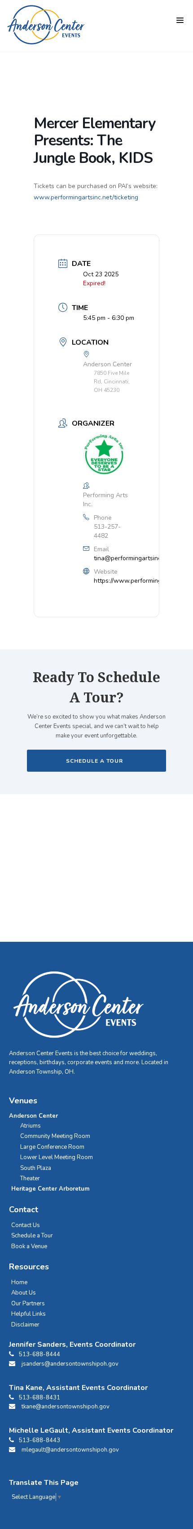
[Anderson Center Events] (46, 24)
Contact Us (25, 1225)
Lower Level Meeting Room (56, 1157)
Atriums (30, 1126)
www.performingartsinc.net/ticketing (86, 197)
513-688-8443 (39, 1440)
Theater (30, 1178)
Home (19, 1282)
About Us (23, 1293)
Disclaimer (25, 1325)
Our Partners (28, 1304)
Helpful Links (28, 1314)
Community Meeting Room (55, 1136)
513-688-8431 (39, 1398)
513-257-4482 (107, 531)
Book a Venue (29, 1246)
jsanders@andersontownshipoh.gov (70, 1364)
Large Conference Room (52, 1147)
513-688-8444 (39, 1354)
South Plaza (35, 1168)
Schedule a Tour (32, 1236)
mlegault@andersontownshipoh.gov (70, 1450)
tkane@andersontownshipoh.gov (66, 1407)
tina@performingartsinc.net (133, 558)
